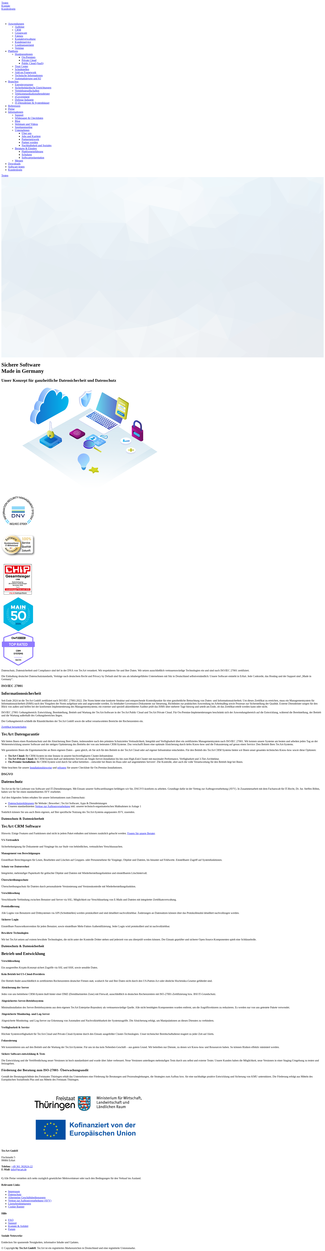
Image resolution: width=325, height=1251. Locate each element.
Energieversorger (24, 84)
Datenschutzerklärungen (21, 803)
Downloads (14, 163)
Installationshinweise (41, 767)
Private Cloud (29, 60)
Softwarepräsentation (33, 157)
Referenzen (14, 105)
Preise (11, 108)
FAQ (11, 1220)
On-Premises (28, 57)
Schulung (27, 154)
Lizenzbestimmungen (19, 1203)
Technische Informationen (29, 75)
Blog (17, 121)
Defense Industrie (24, 99)
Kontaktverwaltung (25, 39)
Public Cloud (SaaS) (33, 63)
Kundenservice (23, 42)
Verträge (19, 48)
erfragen (61, 767)
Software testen (16, 166)
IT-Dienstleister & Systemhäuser (32, 102)
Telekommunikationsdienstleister (32, 93)
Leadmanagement (24, 45)
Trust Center (21, 66)
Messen (19, 160)
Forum (11, 1229)
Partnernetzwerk (30, 139)
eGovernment (22, 96)
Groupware (21, 32)
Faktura (19, 35)
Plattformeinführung (32, 151)
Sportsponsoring (23, 127)
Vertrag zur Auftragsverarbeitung (52, 806)
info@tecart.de (19, 1169)
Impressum (14, 1191)
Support (19, 115)
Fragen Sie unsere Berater (141, 833)
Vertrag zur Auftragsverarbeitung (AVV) (29, 1200)
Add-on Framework (25, 72)
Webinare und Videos (26, 124)
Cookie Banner (16, 1206)
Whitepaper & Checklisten (29, 118)
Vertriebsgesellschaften (27, 90)
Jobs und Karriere (31, 136)
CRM (18, 29)
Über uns (26, 133)
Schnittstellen (22, 69)
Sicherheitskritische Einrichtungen (33, 87)
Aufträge (19, 26)
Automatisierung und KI (28, 78)
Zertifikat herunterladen (13, 726)
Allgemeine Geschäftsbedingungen (27, 1197)
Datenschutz (14, 1194)
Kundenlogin (15, 169)
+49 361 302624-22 (22, 1166)
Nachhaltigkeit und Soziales (36, 145)
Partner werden (30, 142)
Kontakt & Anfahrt (18, 1226)
